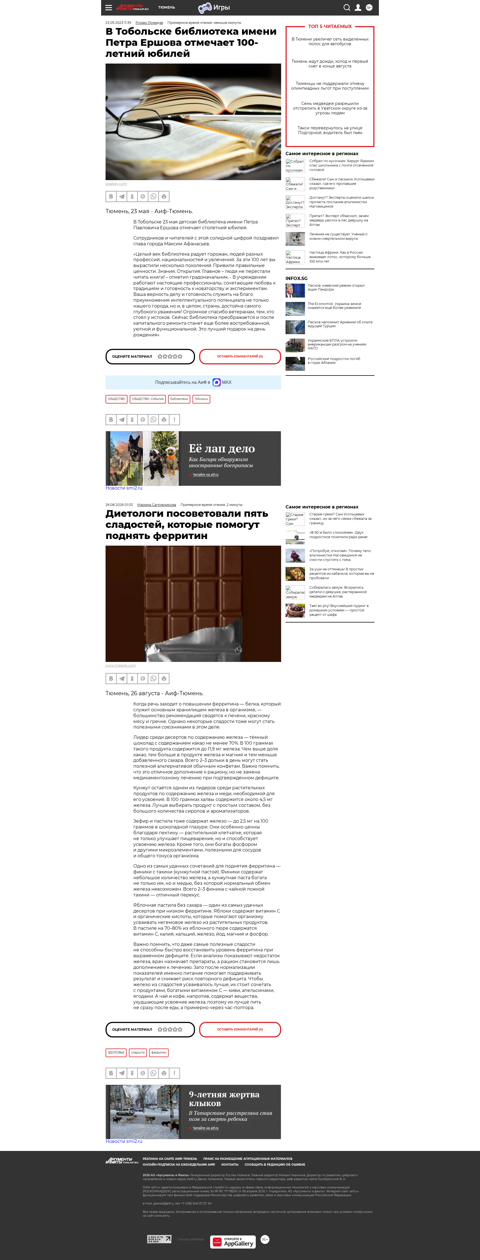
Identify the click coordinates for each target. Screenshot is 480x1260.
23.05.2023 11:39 (118, 23)
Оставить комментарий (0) (240, 356)
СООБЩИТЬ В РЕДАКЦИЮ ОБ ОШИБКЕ (275, 1164)
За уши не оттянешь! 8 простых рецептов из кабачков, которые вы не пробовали (341, 573)
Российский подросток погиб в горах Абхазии (334, 361)
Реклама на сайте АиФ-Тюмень (170, 1159)
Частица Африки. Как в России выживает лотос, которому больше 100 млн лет (340, 256)
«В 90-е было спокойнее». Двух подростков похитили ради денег (338, 534)
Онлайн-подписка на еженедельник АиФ (179, 1164)
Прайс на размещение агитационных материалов (247, 1159)
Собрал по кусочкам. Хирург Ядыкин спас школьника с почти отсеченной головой (341, 165)
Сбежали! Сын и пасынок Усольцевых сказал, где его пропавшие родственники (341, 183)
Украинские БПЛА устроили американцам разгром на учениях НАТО (337, 344)
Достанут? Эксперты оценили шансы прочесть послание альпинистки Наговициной (341, 201)
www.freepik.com (121, 665)
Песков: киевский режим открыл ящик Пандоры (336, 287)
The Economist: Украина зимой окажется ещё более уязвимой (334, 306)
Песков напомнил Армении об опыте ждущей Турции (340, 324)
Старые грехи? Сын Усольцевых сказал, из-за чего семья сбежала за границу (340, 518)
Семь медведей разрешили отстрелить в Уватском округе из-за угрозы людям (330, 108)
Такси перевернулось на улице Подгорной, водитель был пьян (330, 130)
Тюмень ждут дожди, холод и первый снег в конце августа (330, 64)
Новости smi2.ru (124, 488)
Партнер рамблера (191, 1239)
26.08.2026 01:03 (119, 505)
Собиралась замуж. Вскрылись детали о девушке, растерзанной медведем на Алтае (338, 591)
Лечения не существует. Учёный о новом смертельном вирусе (338, 236)
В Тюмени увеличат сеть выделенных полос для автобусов (330, 41)
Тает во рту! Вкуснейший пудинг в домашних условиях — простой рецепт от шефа (339, 610)
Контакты (229, 1164)
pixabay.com (116, 184)
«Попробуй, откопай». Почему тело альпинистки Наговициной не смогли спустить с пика (340, 555)
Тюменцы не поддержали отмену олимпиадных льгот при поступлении (330, 86)
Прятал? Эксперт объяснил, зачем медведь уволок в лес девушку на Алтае (339, 220)
